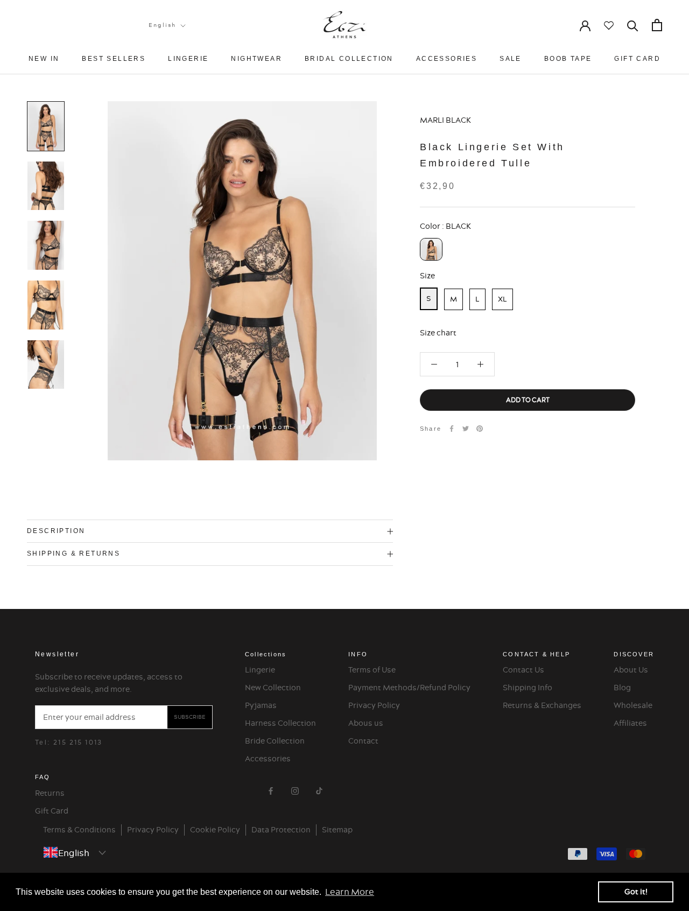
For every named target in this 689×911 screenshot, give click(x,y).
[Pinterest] (479, 428)
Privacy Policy (374, 705)
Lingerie (260, 670)
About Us (631, 670)
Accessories (268, 758)
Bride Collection (275, 741)
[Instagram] (295, 789)
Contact (363, 741)
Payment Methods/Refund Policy (409, 687)
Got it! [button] (636, 891)
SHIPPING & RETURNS (73, 553)
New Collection (273, 687)
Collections (265, 654)
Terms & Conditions (79, 830)
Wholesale (633, 705)
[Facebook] (451, 428)
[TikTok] (319, 789)
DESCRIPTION (56, 531)
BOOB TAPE (568, 58)
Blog (622, 687)
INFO (358, 654)
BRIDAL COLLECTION (349, 58)
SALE (511, 58)
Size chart (438, 333)
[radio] (431, 249)
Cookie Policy (215, 830)
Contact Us (523, 670)
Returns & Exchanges (542, 705)
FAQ (43, 777)
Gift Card (51, 811)
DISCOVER (634, 654)
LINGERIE (188, 58)
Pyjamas (261, 705)
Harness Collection (280, 723)
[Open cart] (657, 25)
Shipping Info (527, 687)
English (162, 25)
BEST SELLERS (113, 58)
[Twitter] (465, 428)
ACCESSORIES (446, 58)
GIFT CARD (637, 58)
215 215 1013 (78, 742)
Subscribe (190, 716)
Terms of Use (372, 670)
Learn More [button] (349, 891)
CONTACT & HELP (536, 654)
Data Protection (281, 830)
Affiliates (630, 723)
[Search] (632, 25)
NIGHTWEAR (256, 58)
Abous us (365, 723)
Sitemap (337, 830)
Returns (50, 793)
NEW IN (44, 58)
